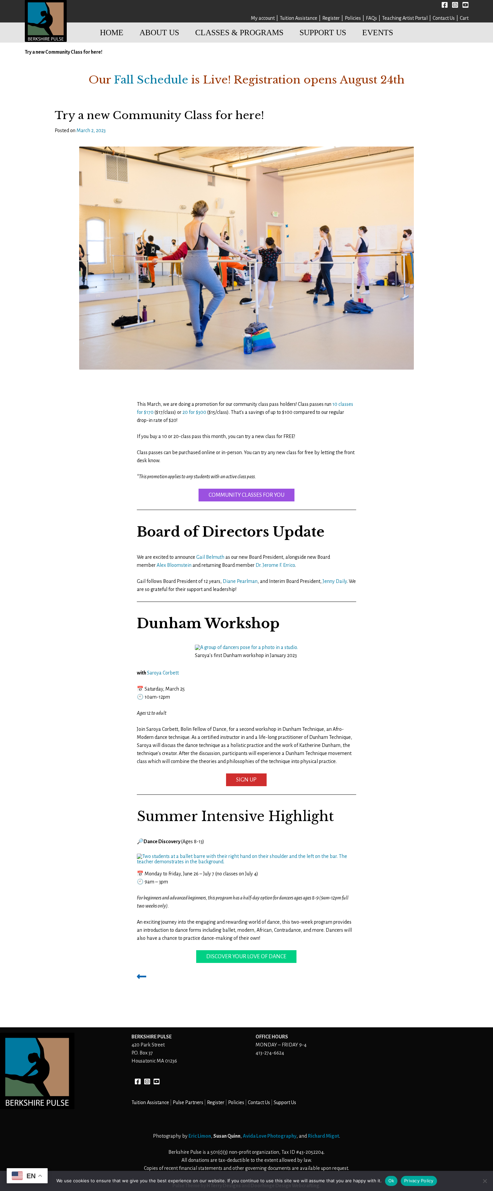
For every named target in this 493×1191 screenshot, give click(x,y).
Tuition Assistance (298, 18)
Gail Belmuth (210, 557)
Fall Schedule (151, 80)
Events (377, 33)
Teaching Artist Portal (405, 18)
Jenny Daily (335, 581)
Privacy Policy (419, 1180)
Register (331, 18)
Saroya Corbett (163, 672)
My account (263, 18)
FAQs (371, 18)
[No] (484, 1181)
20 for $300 (194, 412)
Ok (391, 1180)
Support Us (322, 33)
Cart (464, 18)
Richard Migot (323, 1136)
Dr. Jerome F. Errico (275, 565)
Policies (353, 18)
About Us (159, 33)
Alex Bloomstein (174, 565)
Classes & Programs (239, 33)
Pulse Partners (188, 1102)
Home (111, 33)
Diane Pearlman (240, 581)
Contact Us (444, 18)
